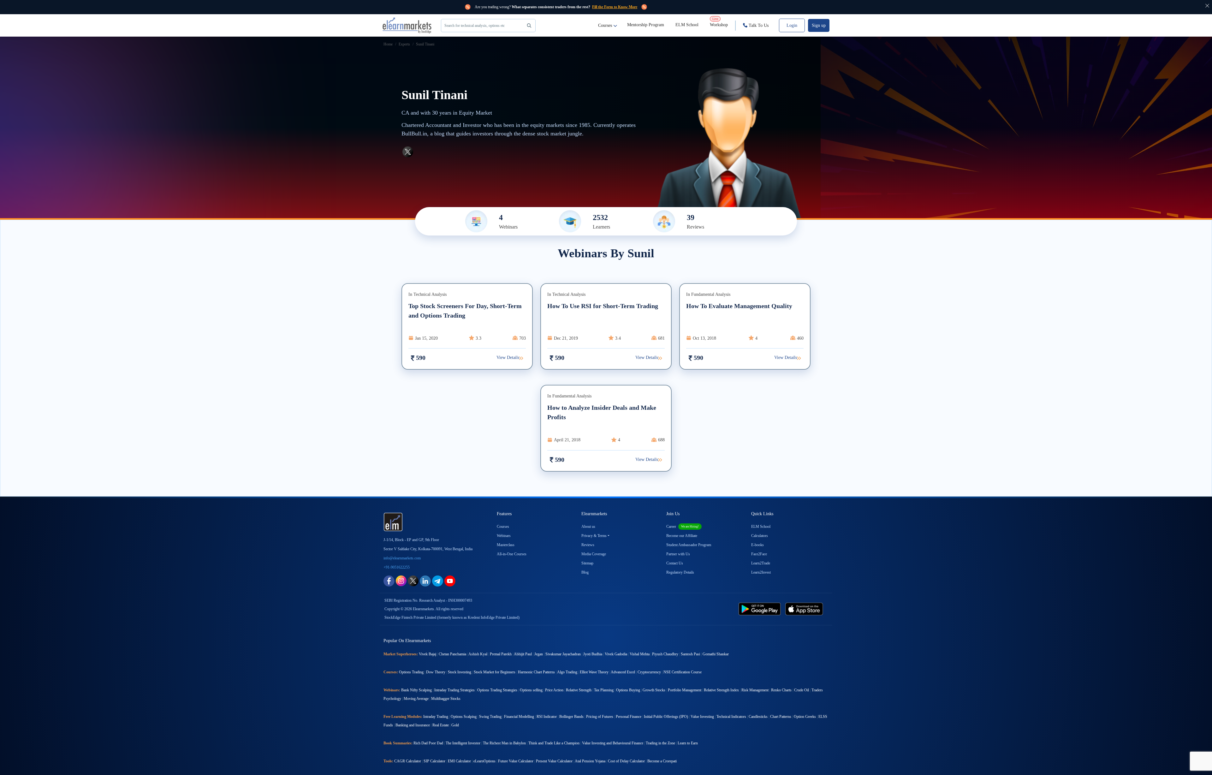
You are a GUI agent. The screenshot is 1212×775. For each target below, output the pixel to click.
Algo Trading (567, 672)
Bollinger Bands (571, 716)
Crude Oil (801, 690)
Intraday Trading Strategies (454, 690)
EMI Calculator (459, 761)
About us (588, 526)
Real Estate (440, 725)
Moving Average (416, 698)
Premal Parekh (501, 654)
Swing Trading (490, 716)
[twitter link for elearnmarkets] (413, 580)
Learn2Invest (761, 572)
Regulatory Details (680, 572)
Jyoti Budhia (592, 654)
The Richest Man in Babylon (504, 743)
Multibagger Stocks (445, 698)
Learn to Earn (688, 743)
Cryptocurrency (649, 672)
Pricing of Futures (599, 716)
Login (792, 25)
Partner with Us (678, 554)
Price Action (554, 690)
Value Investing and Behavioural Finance (612, 743)
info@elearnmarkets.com (402, 558)
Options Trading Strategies (497, 690)
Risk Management (755, 690)
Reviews (587, 545)
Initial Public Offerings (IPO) (666, 716)
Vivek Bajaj (427, 654)
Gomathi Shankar (716, 654)
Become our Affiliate (681, 536)
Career (682, 526)
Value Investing (702, 716)
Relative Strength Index (721, 690)
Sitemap (587, 563)
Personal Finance (628, 716)
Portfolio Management (684, 690)
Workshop (719, 22)
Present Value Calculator (554, 761)
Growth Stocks (654, 690)
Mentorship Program (645, 24)
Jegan (538, 654)
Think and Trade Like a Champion (553, 743)
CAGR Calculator (407, 761)
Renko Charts (781, 690)
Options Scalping (464, 716)
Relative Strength (578, 690)
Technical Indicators (731, 716)
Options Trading (411, 672)
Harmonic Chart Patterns (536, 672)
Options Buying (628, 690)
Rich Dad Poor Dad (428, 743)
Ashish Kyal (477, 654)
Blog (585, 572)
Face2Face (759, 554)
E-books (757, 545)
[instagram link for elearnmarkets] (401, 580)
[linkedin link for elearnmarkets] (425, 580)
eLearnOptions (484, 761)
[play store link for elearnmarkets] (761, 608)
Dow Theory (435, 672)
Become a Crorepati (662, 761)
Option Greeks (805, 716)
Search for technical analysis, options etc (474, 25)
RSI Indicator (547, 716)
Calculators (759, 536)
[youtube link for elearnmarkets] (449, 580)
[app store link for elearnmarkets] (805, 608)
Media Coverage (593, 554)
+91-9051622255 (396, 567)
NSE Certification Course (682, 672)
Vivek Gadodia (616, 654)
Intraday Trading (435, 716)
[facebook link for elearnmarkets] (389, 580)
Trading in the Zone (660, 743)
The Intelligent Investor (463, 743)
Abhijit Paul (523, 654)
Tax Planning (604, 690)
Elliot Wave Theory (594, 672)
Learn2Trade (760, 563)
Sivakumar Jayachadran (563, 654)
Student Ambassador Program (688, 545)
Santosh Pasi (690, 654)
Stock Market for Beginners (494, 672)
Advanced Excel (623, 672)
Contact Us (674, 563)
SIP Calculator (434, 761)
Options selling (531, 690)
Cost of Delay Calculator (626, 761)
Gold (455, 725)
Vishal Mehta (640, 654)
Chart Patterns (780, 716)
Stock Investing (459, 672)
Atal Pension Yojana (590, 761)
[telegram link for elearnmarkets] (437, 580)
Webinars (504, 536)
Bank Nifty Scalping (416, 690)
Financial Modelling (519, 716)
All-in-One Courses (511, 554)
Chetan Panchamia (452, 654)
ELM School (686, 24)
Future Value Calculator (515, 761)
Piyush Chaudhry (665, 654)
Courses (605, 25)
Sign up (819, 25)
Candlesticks (758, 716)
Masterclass (505, 545)
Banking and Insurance (412, 725)
